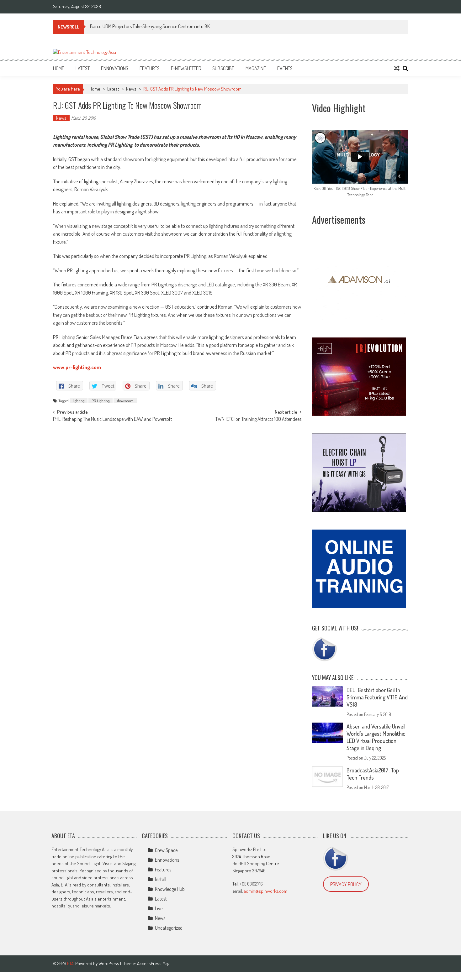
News (131, 89)
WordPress (109, 963)
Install (160, 879)
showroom (125, 400)
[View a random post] (397, 68)
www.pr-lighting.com (77, 367)
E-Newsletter (186, 68)
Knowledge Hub (170, 889)
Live (158, 908)
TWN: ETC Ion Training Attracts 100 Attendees (258, 419)
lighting (78, 400)
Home (58, 68)
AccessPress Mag (153, 963)
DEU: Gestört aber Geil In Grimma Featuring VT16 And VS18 (377, 697)
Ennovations (114, 68)
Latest (83, 68)
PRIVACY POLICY (346, 884)
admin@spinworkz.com (265, 891)
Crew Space (166, 850)
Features (150, 68)
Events (285, 68)
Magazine (256, 68)
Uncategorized (169, 928)
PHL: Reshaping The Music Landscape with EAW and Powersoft (112, 419)
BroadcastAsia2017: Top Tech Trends (373, 774)
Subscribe (223, 68)
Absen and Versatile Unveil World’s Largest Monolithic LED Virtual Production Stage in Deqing (376, 737)
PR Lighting (100, 400)
